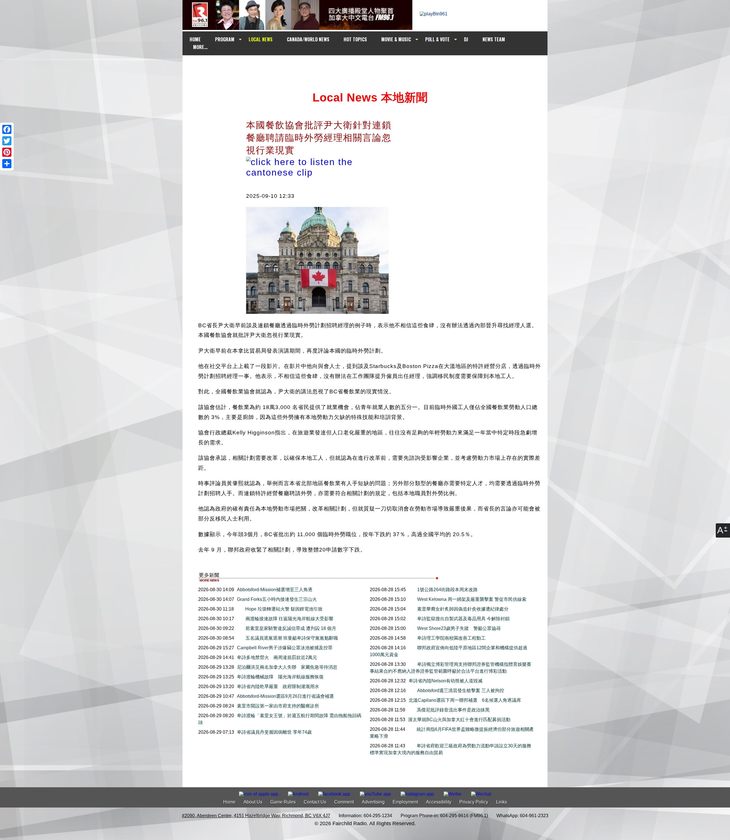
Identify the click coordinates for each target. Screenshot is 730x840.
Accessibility (438, 802)
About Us (253, 802)
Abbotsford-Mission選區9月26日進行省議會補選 (285, 696)
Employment (405, 802)
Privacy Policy (473, 802)
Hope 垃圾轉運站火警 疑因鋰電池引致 (284, 609)
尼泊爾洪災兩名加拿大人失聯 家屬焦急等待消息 (287, 667)
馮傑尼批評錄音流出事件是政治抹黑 (453, 709)
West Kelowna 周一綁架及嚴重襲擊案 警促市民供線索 (471, 599)
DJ (466, 39)
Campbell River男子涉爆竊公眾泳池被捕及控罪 (284, 647)
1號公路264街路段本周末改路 (447, 589)
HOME (195, 39)
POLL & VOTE (437, 39)
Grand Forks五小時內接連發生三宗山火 (279, 599)
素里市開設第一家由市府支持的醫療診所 (278, 705)
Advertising (373, 802)
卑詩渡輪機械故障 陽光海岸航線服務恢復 (280, 676)
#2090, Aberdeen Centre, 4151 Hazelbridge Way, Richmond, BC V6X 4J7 (256, 815)
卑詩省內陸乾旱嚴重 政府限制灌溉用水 (278, 686)
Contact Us (315, 802)
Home (229, 802)
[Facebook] (7, 129)
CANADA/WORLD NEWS (308, 39)
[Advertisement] (370, 66)
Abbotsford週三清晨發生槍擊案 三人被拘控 (460, 690)
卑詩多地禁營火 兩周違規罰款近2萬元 (277, 657)
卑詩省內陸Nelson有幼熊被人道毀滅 (445, 680)
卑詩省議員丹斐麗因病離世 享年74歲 (274, 732)
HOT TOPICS (355, 39)
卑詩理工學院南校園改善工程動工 (451, 638)
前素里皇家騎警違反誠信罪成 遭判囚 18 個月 (291, 628)
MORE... (200, 47)
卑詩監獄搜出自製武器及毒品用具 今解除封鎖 (463, 618)
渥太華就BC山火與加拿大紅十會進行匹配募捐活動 (459, 719)
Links (501, 802)
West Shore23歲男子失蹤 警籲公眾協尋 (459, 628)
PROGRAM (224, 39)
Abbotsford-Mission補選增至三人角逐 (275, 589)
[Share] (7, 163)
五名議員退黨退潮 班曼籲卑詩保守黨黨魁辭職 (292, 638)
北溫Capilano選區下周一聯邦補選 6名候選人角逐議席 (465, 700)
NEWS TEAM (493, 39)
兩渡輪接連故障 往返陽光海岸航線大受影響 (289, 618)
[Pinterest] (7, 152)
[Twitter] (7, 141)
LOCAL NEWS (261, 39)
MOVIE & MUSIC (396, 39)
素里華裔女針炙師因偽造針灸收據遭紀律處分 (462, 609)
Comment (344, 802)
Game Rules (283, 802)
